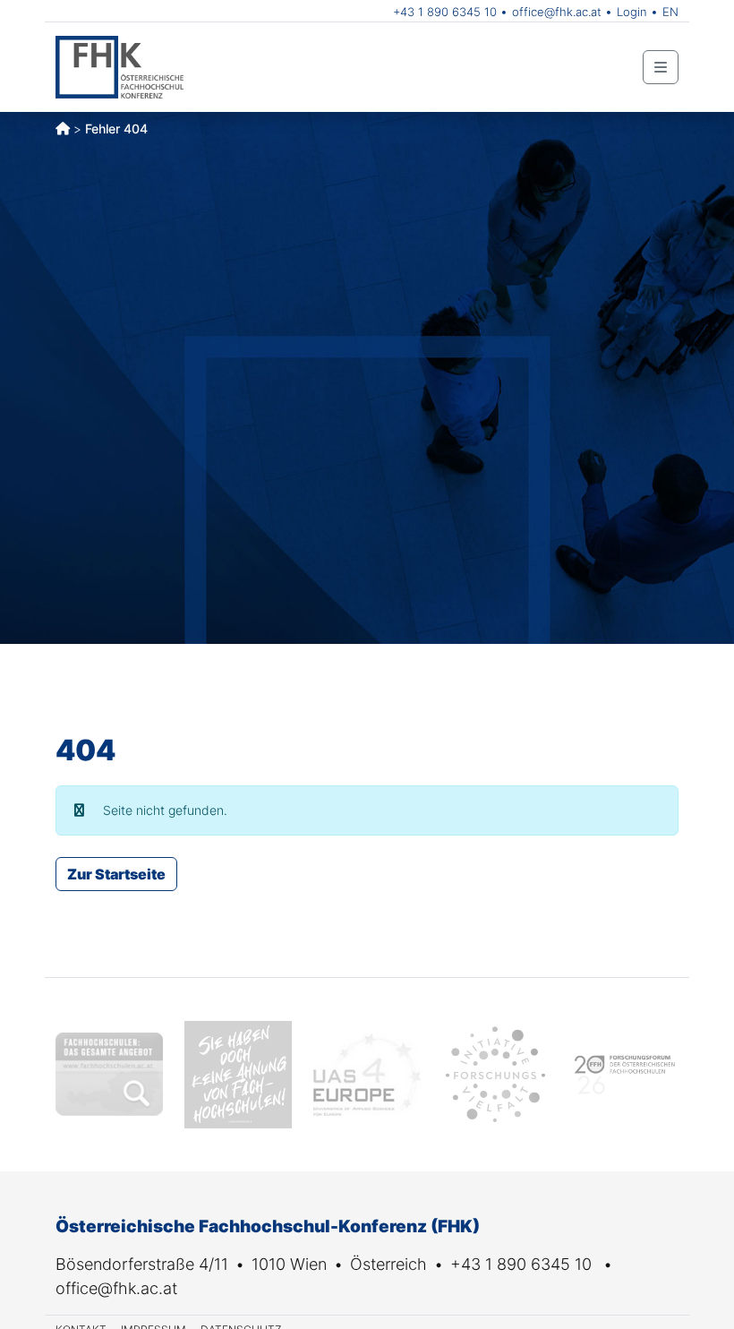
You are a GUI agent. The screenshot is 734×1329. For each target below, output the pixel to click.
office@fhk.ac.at (557, 11)
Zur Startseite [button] (116, 874)
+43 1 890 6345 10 (445, 11)
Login (632, 11)
